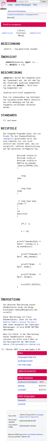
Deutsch (22, 400)
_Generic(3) (7, 33)
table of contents (27, 371)
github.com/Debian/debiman (32, 434)
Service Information (17, 11)
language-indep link (27, 357)
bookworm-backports (16, 14)
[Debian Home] (3, 5)
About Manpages (23, 5)
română (21, 404)
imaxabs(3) (8, 139)
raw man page (24, 364)
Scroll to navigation (12, 24)
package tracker (25, 361)
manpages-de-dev (31, 14)
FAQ (35, 5)
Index (10, 5)
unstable (22, 389)
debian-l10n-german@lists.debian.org (21, 344)
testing (21, 386)
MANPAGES (11, 1)
